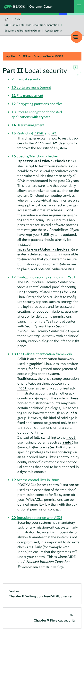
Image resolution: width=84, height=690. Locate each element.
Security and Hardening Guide (22, 30)
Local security (53, 30)
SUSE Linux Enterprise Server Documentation (31, 25)
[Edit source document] (79, 73)
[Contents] (76, 37)
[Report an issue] (75, 68)
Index (18, 19)
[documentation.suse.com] (7, 19)
